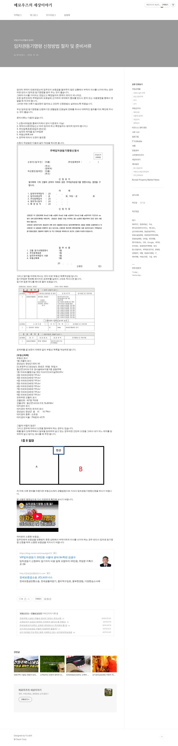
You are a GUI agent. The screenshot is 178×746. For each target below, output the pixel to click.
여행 (133, 146)
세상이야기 (136, 159)
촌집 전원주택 (138, 97)
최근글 (134, 203)
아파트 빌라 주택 (139, 93)
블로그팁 (135, 137)
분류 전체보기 (137, 84)
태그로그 (34, 15)
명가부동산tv (136, 242)
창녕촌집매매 (136, 239)
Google (150, 242)
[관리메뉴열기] (173, 5)
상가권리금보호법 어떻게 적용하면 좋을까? (38, 629)
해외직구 (135, 224)
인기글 (142, 203)
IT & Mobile (137, 141)
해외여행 (135, 257)
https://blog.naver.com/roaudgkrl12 (36, 553)
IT (156, 253)
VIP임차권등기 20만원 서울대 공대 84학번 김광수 (48, 557)
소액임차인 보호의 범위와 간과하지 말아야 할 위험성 (43, 622)
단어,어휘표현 (138, 175)
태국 (155, 246)
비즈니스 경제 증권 (139, 127)
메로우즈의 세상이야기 (33, 5)
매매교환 (136, 112)
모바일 (145, 239)
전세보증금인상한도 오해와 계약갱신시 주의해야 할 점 (43, 625)
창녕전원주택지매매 (151, 235)
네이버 (157, 242)
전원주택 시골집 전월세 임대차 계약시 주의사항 (40, 618)
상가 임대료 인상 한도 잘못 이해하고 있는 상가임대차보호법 (46, 632)
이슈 (150, 224)
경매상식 (136, 123)
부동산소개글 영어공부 (141, 172)
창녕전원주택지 (149, 232)
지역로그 (18, 15)
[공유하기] (25, 599)
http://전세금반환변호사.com (32, 573)
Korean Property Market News (145, 180)
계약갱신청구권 (148, 250)
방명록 (67, 15)
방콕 (155, 257)
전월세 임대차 (36, 613)
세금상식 (136, 119)
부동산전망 (143, 257)
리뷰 (144, 242)
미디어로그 (51, 15)
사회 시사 (135, 132)
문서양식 (135, 246)
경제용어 (135, 253)
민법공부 (135, 150)
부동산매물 (136, 89)
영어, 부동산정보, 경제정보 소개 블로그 (33, 694)
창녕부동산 (143, 224)
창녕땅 (157, 250)
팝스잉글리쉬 (138, 168)
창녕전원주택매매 (146, 246)
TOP (162, 737)
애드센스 (152, 228)
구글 (150, 257)
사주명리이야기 (138, 155)
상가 (134, 104)
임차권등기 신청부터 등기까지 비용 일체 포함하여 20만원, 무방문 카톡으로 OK (56, 562)
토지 (134, 100)
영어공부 (135, 164)
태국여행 (152, 239)
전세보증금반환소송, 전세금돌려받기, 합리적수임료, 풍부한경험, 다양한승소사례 (60, 581)
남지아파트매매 (137, 232)
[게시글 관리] (28, 599)
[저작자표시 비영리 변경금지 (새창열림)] (47, 599)
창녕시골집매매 (137, 235)
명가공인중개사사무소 (139, 228)
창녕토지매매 (149, 253)
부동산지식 (24, 613)
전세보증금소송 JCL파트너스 (36, 577)
